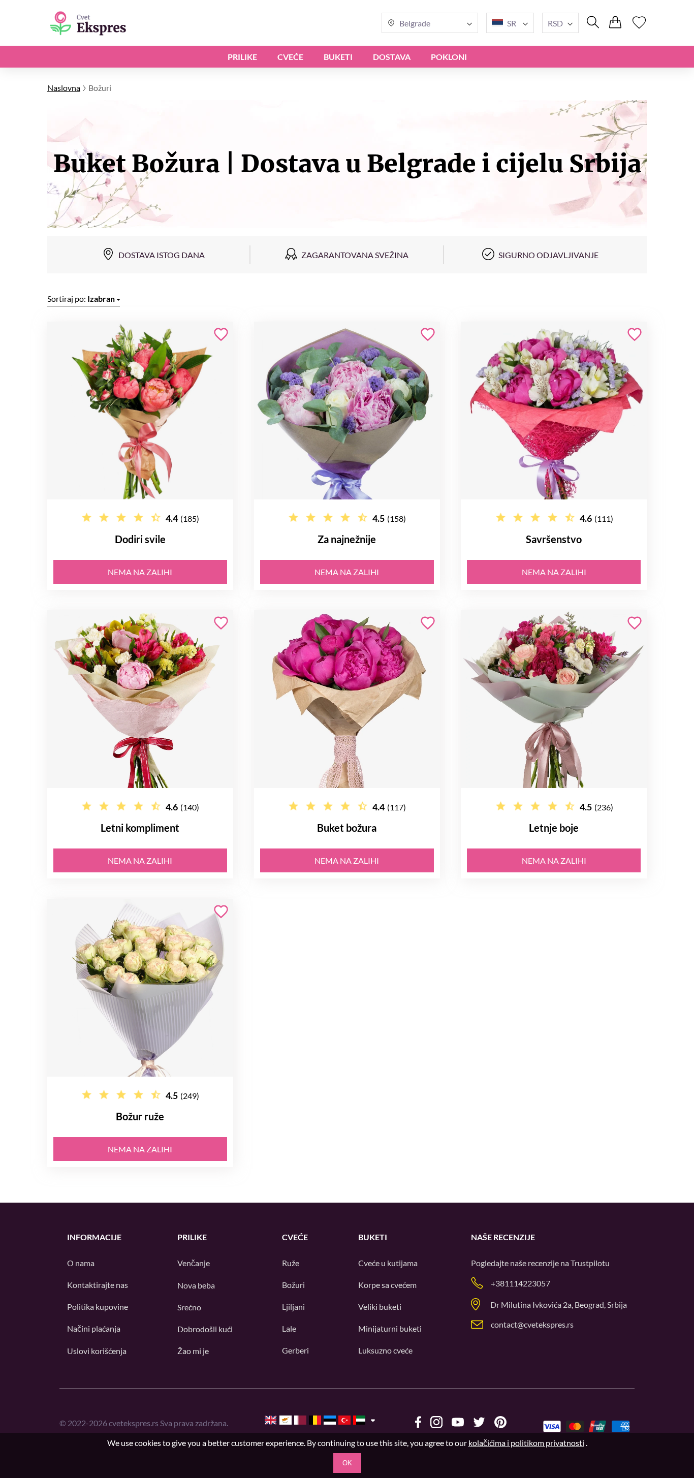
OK (347, 1463)
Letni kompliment (140, 828)
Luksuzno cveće (385, 1350)
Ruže (290, 1263)
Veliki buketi (379, 1306)
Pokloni (449, 56)
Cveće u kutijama (388, 1263)
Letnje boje (554, 828)
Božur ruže (140, 1116)
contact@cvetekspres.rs (532, 1324)
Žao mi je (193, 1351)
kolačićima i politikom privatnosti (526, 1443)
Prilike (242, 56)
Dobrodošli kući (205, 1329)
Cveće (290, 56)
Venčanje (193, 1263)
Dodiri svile (140, 539)
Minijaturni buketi (390, 1328)
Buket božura (346, 828)
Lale (289, 1328)
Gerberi (295, 1350)
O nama (80, 1263)
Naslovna (63, 87)
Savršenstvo (554, 539)
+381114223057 (520, 1283)
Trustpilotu (590, 1263)
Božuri (293, 1285)
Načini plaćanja (93, 1328)
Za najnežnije (347, 539)
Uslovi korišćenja (97, 1351)
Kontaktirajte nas (97, 1285)
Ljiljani (293, 1306)
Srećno (189, 1307)
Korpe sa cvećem (387, 1285)
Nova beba (196, 1285)
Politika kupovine (97, 1306)
